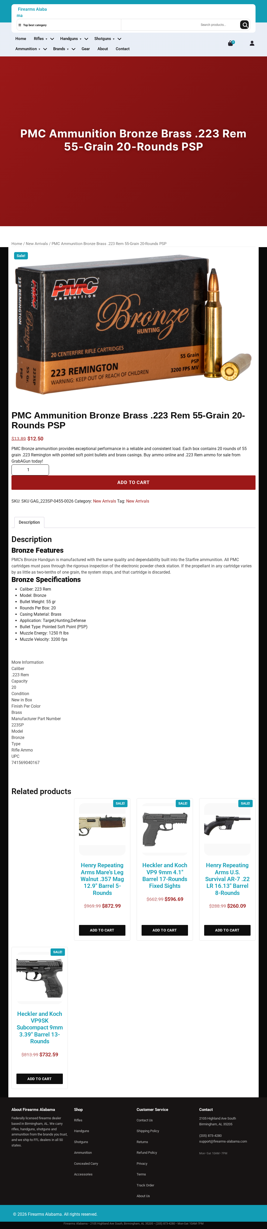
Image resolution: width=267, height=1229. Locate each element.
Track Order (145, 1185)
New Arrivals (37, 243)
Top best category (34, 25)
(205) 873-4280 (210, 1136)
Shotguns (102, 38)
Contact (123, 48)
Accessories (83, 1174)
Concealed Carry (86, 1164)
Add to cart (133, 482)
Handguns (69, 38)
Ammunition (26, 48)
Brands (59, 48)
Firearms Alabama (32, 12)
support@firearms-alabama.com (223, 1141)
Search (244, 24)
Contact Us (145, 1120)
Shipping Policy (148, 1131)
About (103, 48)
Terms (141, 1174)
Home (20, 38)
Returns (142, 1142)
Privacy (142, 1164)
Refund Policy (147, 1153)
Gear (86, 48)
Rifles (39, 38)
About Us (143, 1196)
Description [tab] (29, 522)
